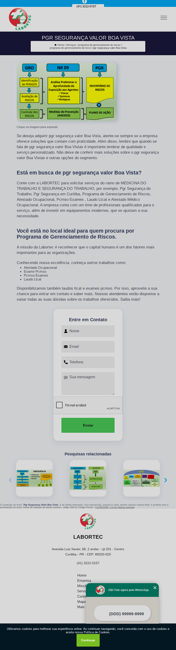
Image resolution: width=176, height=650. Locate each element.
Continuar (88, 640)
